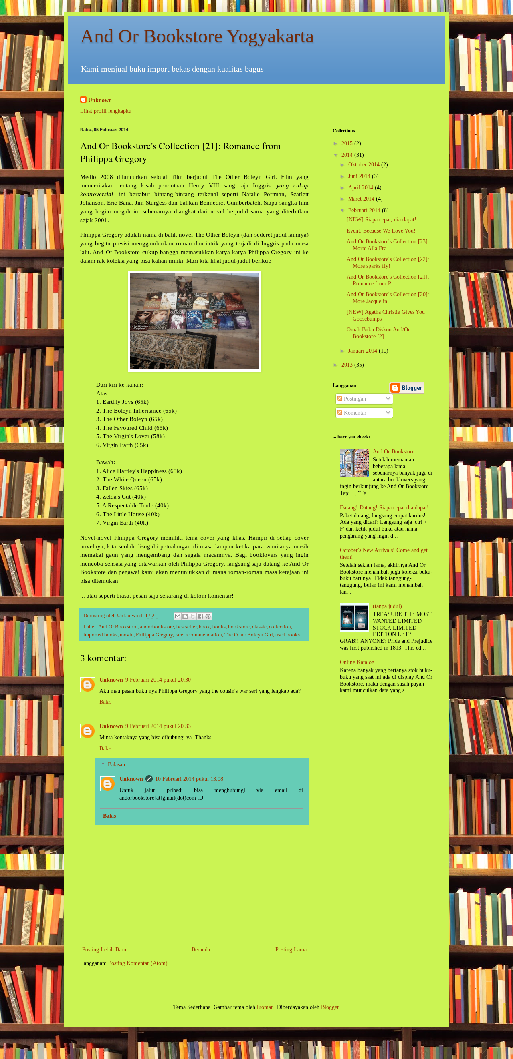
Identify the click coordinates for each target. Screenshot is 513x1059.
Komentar (354, 413)
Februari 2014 (365, 210)
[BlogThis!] (185, 616)
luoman (265, 1007)
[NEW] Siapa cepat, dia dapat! (381, 220)
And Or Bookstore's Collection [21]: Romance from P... (388, 280)
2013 (347, 365)
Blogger (330, 1007)
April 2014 (361, 188)
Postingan (354, 399)
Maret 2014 (362, 199)
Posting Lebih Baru (104, 950)
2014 (347, 155)
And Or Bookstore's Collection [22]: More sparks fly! (388, 262)
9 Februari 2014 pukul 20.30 (158, 680)
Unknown (100, 100)
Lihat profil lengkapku (105, 111)
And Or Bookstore (117, 627)
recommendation (204, 635)
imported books (100, 635)
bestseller (186, 627)
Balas (105, 702)
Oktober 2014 (364, 165)
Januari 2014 (363, 351)
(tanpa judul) (387, 606)
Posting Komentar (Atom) (138, 963)
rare (179, 635)
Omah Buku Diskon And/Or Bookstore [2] (378, 333)
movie (126, 635)
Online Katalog (357, 662)
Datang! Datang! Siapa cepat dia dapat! (384, 508)
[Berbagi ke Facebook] (200, 616)
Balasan (116, 765)
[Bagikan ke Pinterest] (208, 616)
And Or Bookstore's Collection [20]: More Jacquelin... (388, 297)
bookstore (239, 627)
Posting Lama (291, 950)
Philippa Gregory (154, 635)
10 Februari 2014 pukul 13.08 (189, 779)
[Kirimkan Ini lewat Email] (178, 616)
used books (287, 635)
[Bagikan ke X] (193, 616)
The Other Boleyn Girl (248, 635)
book (204, 627)
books (219, 627)
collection (280, 627)
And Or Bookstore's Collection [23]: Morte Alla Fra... (388, 245)
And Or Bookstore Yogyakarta (197, 35)
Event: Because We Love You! (381, 231)
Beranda (201, 950)
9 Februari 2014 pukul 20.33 (158, 726)
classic (259, 627)
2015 (347, 143)
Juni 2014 (360, 176)
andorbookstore (157, 627)
